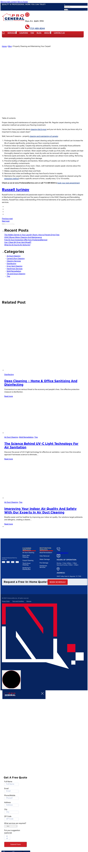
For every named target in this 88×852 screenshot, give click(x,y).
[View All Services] (16, 32)
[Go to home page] (3, 32)
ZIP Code (7, 816)
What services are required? (15, 823)
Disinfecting (11, 263)
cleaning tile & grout (38, 129)
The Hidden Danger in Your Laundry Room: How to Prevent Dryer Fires (31, 235)
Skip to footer (22, 2)
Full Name (8, 781)
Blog (39, 33)
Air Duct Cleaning (13, 256)
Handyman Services (14, 269)
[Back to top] (11, 679)
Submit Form (15, 844)
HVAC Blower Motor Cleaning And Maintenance (23, 237)
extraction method (11, 178)
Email (6, 788)
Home (4, 46)
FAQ (32, 33)
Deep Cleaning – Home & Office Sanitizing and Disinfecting (40, 382)
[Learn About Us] (50, 32)
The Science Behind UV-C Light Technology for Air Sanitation (41, 445)
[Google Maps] (3, 562)
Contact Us (59, 33)
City (5, 809)
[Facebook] (8, 562)
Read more (8, 396)
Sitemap (28, 601)
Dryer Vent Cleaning (14, 266)
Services (11, 33)
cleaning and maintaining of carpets (44, 136)
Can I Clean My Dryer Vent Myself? (17, 242)
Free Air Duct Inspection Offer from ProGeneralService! (25, 240)
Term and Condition (18, 601)
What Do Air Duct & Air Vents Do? (17, 245)
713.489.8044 (62, 553)
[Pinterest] (17, 562)
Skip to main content (8, 2)
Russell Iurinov (15, 189)
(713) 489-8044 (37, 28)
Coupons (23, 33)
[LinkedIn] (12, 562)
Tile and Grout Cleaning (16, 274)
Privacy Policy (6, 601)
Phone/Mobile (9, 795)
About (47, 33)
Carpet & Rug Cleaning (16, 258)
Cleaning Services (14, 261)
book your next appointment (68, 183)
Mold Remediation (14, 271)
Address (7, 802)
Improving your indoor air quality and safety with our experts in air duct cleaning (40, 510)
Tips (8, 276)
